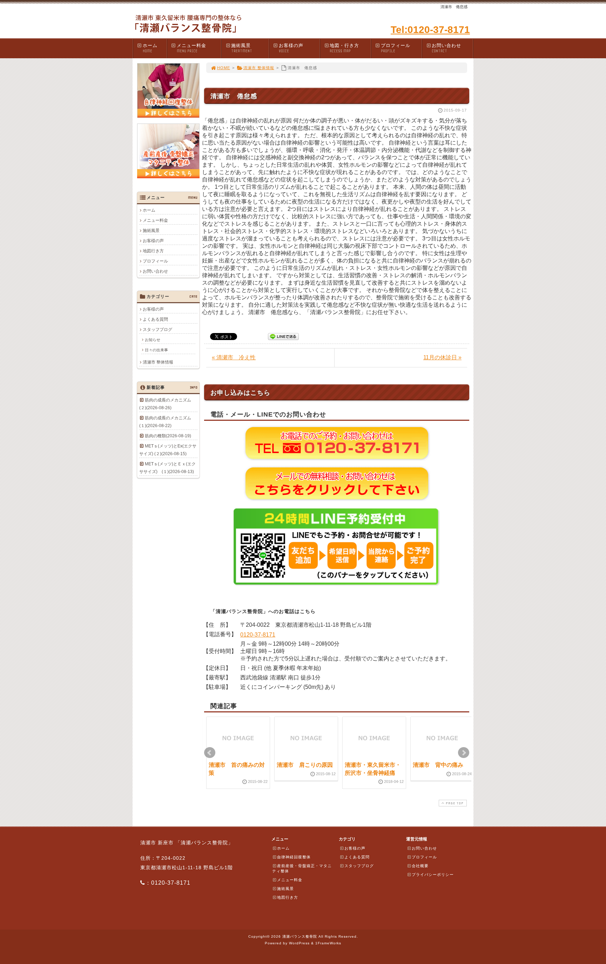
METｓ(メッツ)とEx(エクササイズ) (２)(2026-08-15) (167, 450)
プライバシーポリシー (433, 874)
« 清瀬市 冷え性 (234, 357)
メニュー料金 (191, 48)
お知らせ (152, 340)
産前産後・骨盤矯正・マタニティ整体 (302, 868)
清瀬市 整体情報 (258, 68)
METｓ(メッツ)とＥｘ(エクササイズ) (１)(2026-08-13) (167, 467)
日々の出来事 (156, 350)
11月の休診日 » (442, 357)
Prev (209, 752)
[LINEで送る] (283, 336)
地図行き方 (153, 250)
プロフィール (395, 48)
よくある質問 (155, 319)
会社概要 (420, 866)
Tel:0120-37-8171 (430, 29)
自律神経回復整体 (294, 857)
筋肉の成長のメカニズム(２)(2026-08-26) (165, 404)
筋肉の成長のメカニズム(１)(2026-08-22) (165, 421)
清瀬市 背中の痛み (438, 765)
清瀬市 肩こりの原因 (305, 765)
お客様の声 (291, 48)
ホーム (150, 48)
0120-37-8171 (257, 635)
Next (463, 752)
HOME (223, 68)
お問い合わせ (446, 48)
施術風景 (241, 48)
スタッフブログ (157, 329)
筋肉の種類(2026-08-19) (168, 435)
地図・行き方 (344, 48)
